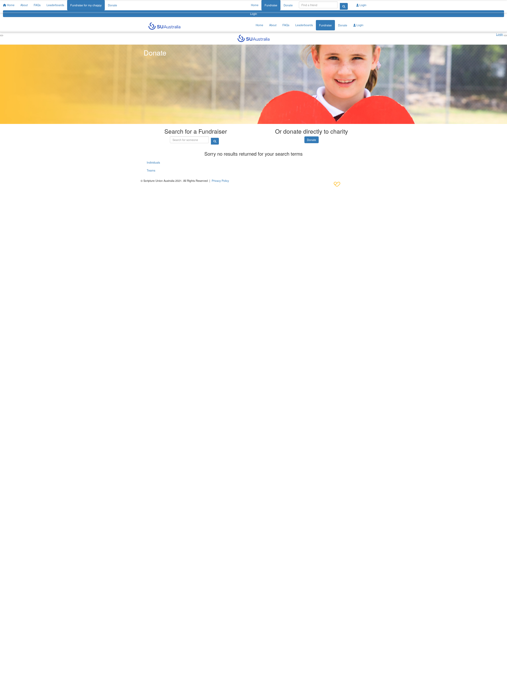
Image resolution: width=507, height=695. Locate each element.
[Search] (344, 6)
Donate (288, 5)
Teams (151, 170)
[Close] (505, 35)
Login (253, 14)
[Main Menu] (1, 35)
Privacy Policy (220, 181)
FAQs (285, 25)
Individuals (153, 162)
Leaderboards (304, 25)
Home (254, 5)
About (272, 25)
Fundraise (271, 5)
